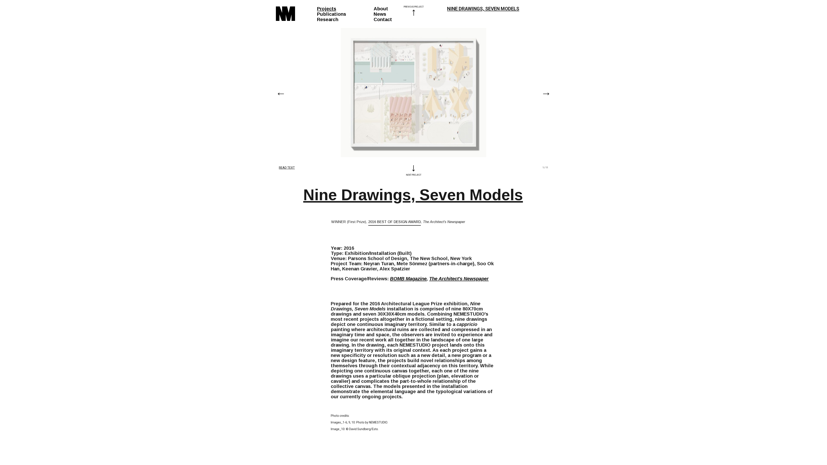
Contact (383, 19)
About (381, 8)
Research (327, 19)
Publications (331, 14)
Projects (326, 8)
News (380, 14)
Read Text (287, 167)
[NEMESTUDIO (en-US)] (285, 13)
